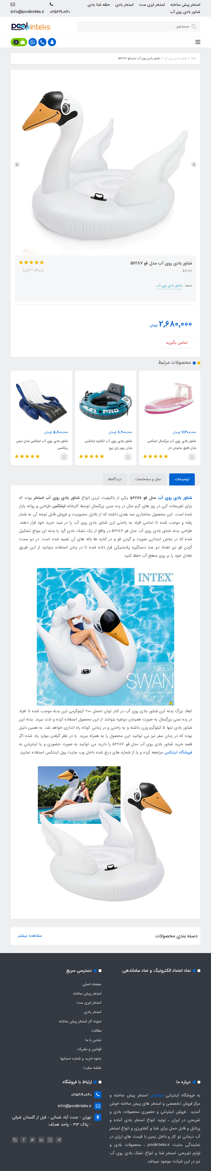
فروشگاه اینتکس (178, 752)
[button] (52, 42)
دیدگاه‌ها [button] (114, 479)
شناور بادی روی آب (185, 12)
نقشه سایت (92, 1068)
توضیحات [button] (182, 479)
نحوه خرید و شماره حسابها (80, 1058)
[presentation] (194, 164)
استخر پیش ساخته (185, 5)
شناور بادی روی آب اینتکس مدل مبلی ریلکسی (42, 444)
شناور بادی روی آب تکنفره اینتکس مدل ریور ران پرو (108, 444)
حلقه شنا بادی (99, 5)
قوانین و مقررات (89, 1049)
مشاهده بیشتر (30, 935)
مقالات (96, 1031)
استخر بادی (124, 5)
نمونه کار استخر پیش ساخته (80, 1021)
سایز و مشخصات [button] (148, 479)
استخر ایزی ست (152, 5)
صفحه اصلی (91, 984)
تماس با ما (93, 1040)
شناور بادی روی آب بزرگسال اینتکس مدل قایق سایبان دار (171, 444)
